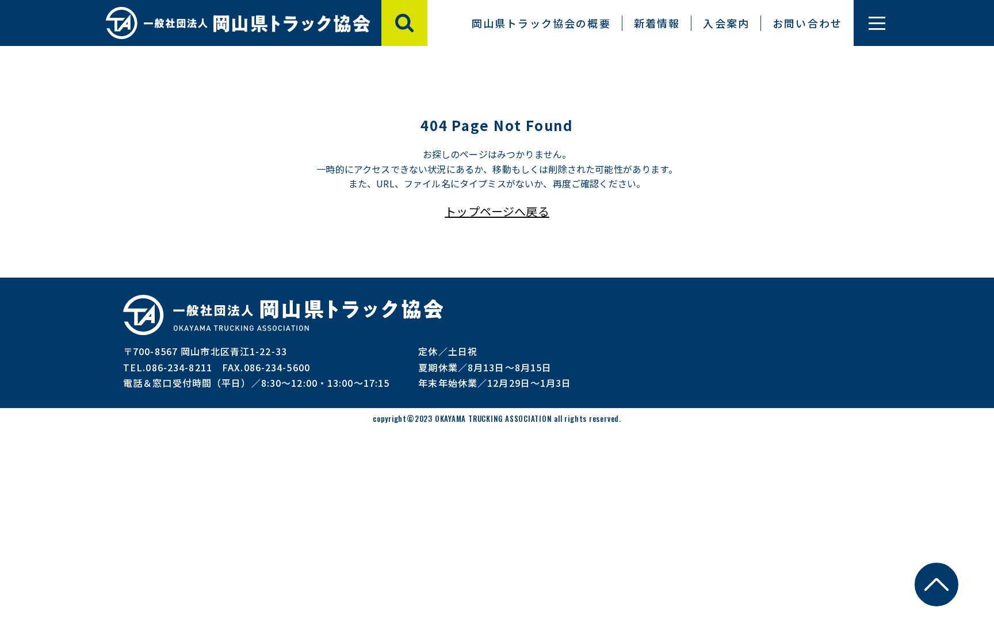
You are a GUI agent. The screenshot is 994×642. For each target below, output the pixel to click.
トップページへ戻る (497, 211)
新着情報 (657, 23)
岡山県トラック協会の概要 (541, 23)
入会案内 (726, 23)
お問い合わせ (807, 23)
